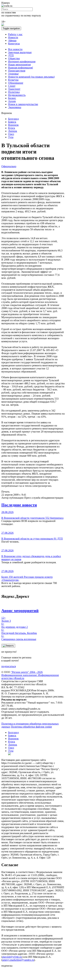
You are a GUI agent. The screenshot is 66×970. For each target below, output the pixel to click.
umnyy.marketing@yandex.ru (18, 959)
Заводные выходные (20, 52)
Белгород (13, 118)
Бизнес (12, 98)
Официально (8, 166)
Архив (12, 101)
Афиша (12, 40)
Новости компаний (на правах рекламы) (31, 76)
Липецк (12, 131)
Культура (13, 79)
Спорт (11, 85)
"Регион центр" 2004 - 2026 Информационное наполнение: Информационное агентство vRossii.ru (30, 675)
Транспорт (14, 89)
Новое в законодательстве (23, 104)
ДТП (11, 55)
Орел (11, 134)
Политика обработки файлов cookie (31, 726)
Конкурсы (14, 43)
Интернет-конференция (21, 61)
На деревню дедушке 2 (14, 625)
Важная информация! (20, 67)
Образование (15, 82)
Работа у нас (15, 34)
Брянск (12, 121)
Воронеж (13, 124)
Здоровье (13, 73)
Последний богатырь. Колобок (19, 632)
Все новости (15, 49)
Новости (13, 37)
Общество (14, 58)
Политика (14, 92)
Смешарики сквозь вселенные (18, 638)
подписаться (8, 666)
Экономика (14, 107)
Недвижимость (17, 95)
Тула (10, 137)
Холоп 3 (6, 619)
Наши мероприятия (19, 64)
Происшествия (16, 70)
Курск (11, 128)
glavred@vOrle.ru (12, 956)
